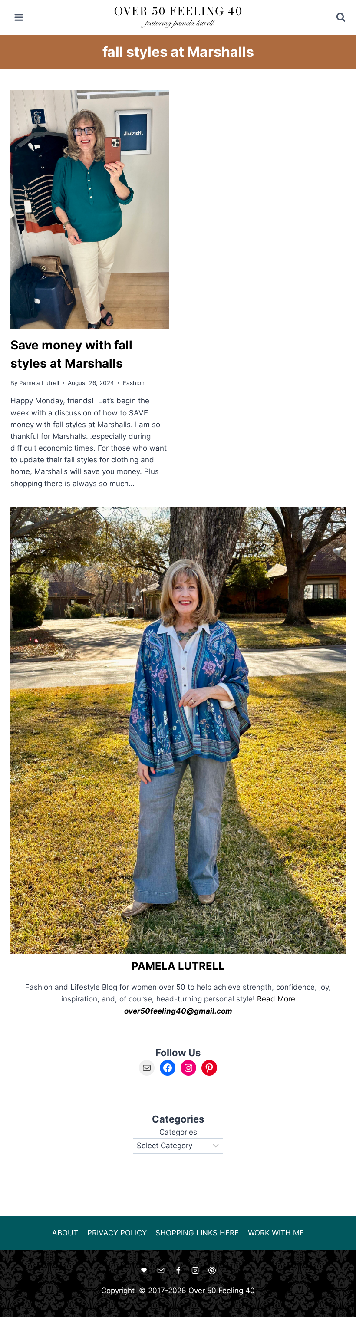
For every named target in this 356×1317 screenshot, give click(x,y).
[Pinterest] (211, 1270)
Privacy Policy (117, 1232)
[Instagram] (195, 1270)
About (65, 1232)
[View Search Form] (335, 17)
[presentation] (89, 209)
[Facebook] (178, 1270)
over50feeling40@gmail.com (178, 1011)
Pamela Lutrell (39, 382)
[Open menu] (18, 17)
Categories (178, 1132)
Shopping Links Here (197, 1232)
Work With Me (276, 1232)
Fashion (134, 382)
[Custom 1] (144, 1270)
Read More (276, 998)
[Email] (161, 1270)
